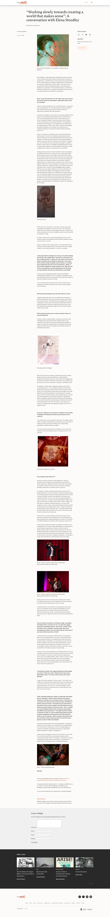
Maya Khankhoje (60, 879)
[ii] (37, 784)
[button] (91, 2)
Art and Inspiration (21, 31)
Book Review (59, 869)
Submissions (67, 903)
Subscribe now (82, 47)
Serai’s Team (40, 903)
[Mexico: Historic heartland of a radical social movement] (65, 862)
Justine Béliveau (40, 877)
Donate (26, 908)
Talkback (73, 903)
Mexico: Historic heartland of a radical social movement (63, 874)
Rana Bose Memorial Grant (57, 903)
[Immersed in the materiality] (45, 862)
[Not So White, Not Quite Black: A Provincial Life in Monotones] (25, 862)
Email (33, 835)
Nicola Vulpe (79, 875)
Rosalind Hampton (41, 799)
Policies (78, 903)
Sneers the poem (81, 872)
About (34, 903)
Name (33, 831)
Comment (34, 827)
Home (26, 903)
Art (18, 869)
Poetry (78, 869)
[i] (59, 84)
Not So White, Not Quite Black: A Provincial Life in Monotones (25, 874)
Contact (83, 903)
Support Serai (47, 903)
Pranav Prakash (21, 879)
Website (33, 838)
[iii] (37, 791)
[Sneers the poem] (84, 862)
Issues (86, 2)
